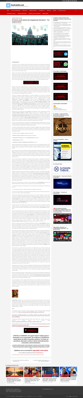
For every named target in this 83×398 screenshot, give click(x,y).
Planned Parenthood (41, 354)
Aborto (16, 354)
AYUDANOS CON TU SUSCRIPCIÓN (34, 13)
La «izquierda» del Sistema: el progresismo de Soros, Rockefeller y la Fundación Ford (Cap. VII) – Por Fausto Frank (62, 39)
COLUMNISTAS (41, 10)
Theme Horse (29, 396)
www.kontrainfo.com (39, 352)
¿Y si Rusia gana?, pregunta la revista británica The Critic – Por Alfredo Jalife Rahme (41, 361)
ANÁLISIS (54, 10)
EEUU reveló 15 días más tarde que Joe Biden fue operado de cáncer (21, 361)
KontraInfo (20, 23)
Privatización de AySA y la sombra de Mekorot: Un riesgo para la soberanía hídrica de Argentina (68, 379)
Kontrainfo (13, 396)
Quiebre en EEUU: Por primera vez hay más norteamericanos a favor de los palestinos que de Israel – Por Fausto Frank (32, 380)
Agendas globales (15, 18)
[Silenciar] (68, 222)
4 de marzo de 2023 (15, 23)
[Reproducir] (54, 222)
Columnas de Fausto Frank (12, 365)
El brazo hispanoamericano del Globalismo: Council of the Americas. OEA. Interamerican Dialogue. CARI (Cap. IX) (62, 46)
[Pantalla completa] (70, 222)
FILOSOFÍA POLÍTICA (62, 10)
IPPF (36, 354)
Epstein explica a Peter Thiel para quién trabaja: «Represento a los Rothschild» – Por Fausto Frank (50, 379)
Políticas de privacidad (19, 396)
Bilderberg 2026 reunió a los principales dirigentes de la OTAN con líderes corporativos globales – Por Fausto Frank (14, 380)
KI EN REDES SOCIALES (11, 13)
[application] (62, 219)
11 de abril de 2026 (9, 383)
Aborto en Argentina (21, 354)
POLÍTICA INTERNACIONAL (15, 10)
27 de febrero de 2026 (28, 383)
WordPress (40, 396)
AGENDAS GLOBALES (33, 10)
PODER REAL (49, 10)
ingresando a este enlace (40, 350)
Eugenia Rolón (26, 354)
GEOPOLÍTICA (24, 10)
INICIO (8, 10)
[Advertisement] (31, 54)
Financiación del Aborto (32, 354)
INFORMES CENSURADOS (22, 13)
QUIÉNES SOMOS (45, 13)
